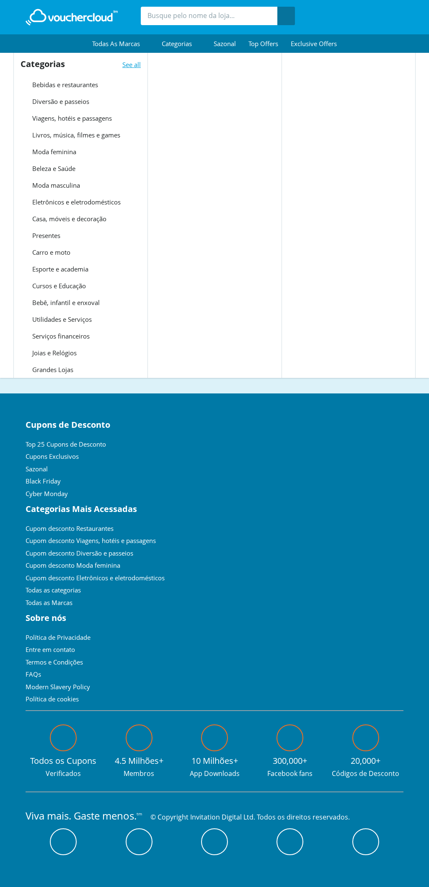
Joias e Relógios (54, 353)
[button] (120, 43)
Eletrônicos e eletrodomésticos (76, 202)
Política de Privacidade (58, 637)
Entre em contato (50, 649)
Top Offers (263, 43)
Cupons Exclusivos (52, 456)
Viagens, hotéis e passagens (71, 118)
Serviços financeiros (60, 336)
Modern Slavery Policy (58, 687)
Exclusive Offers (314, 43)
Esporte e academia (59, 269)
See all (131, 64)
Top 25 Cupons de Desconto (66, 444)
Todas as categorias (53, 590)
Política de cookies (52, 699)
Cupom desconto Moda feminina (73, 565)
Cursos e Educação (58, 286)
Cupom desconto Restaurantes (70, 528)
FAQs (33, 674)
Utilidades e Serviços (61, 319)
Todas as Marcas (49, 602)
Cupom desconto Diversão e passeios (79, 553)
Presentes (45, 235)
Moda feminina (53, 151)
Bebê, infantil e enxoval (65, 302)
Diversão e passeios (60, 101)
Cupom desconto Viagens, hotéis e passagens (91, 540)
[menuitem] (120, 43)
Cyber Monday (47, 493)
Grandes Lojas (52, 369)
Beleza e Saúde (53, 168)
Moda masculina (55, 185)
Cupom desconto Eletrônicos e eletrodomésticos (95, 578)
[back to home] (72, 17)
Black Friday (43, 481)
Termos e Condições (54, 662)
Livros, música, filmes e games (75, 135)
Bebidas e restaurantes (64, 84)
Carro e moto (50, 252)
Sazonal (225, 43)
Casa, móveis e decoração (68, 219)
